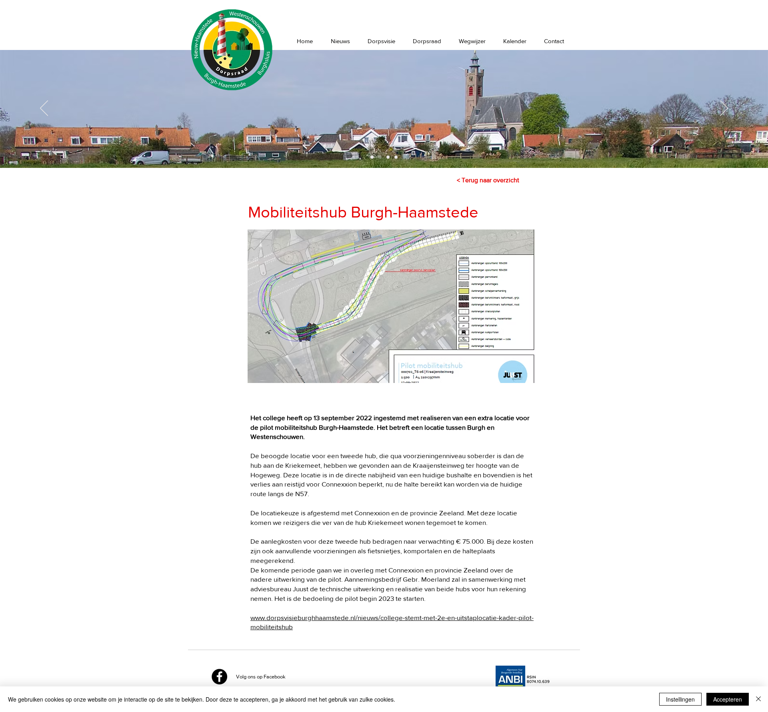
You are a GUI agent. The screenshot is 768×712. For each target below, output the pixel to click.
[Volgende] (724, 108)
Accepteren (727, 699)
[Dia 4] (396, 157)
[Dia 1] (372, 157)
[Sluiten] (758, 699)
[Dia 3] (388, 157)
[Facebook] (219, 676)
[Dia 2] (380, 157)
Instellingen (680, 699)
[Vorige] (44, 108)
